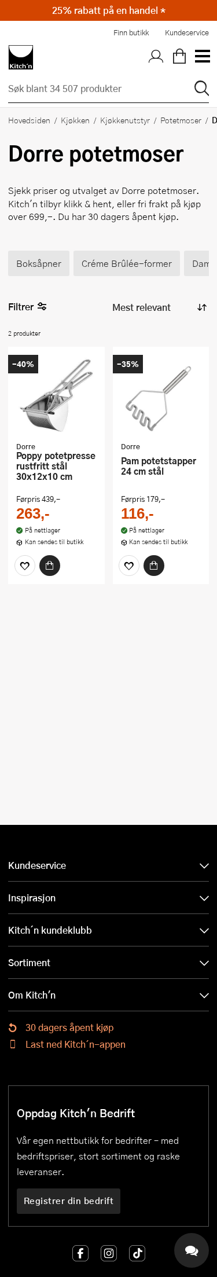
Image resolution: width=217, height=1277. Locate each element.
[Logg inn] (156, 57)
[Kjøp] (49, 565)
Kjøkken (75, 120)
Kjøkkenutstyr (125, 120)
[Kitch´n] (21, 57)
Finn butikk (131, 32)
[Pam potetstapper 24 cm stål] (161, 395)
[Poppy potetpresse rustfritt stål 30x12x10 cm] (56, 395)
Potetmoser (180, 120)
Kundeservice (187, 32)
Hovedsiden (29, 120)
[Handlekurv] (179, 57)
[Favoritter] (24, 565)
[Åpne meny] (202, 57)
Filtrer (21, 306)
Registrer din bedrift (69, 1200)
